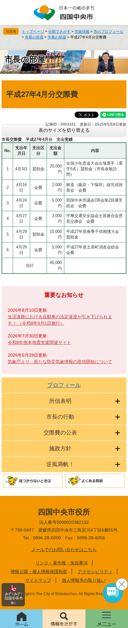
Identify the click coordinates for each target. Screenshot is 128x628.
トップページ (33, 31)
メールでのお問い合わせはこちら (64, 549)
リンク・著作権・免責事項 (61, 562)
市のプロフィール (108, 31)
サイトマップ (38, 580)
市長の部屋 (34, 37)
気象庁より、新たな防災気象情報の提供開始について (60, 361)
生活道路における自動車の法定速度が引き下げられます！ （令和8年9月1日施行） (60, 320)
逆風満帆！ (60, 464)
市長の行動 (60, 417)
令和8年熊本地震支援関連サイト (39, 342)
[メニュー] (106, 618)
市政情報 (82, 31)
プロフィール (64, 385)
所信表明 (60, 401)
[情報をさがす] (64, 618)
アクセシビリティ (95, 571)
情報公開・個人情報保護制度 (39, 571)
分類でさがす (59, 31)
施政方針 (60, 448)
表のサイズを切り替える (64, 130)
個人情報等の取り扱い (83, 580)
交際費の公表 (60, 433)
